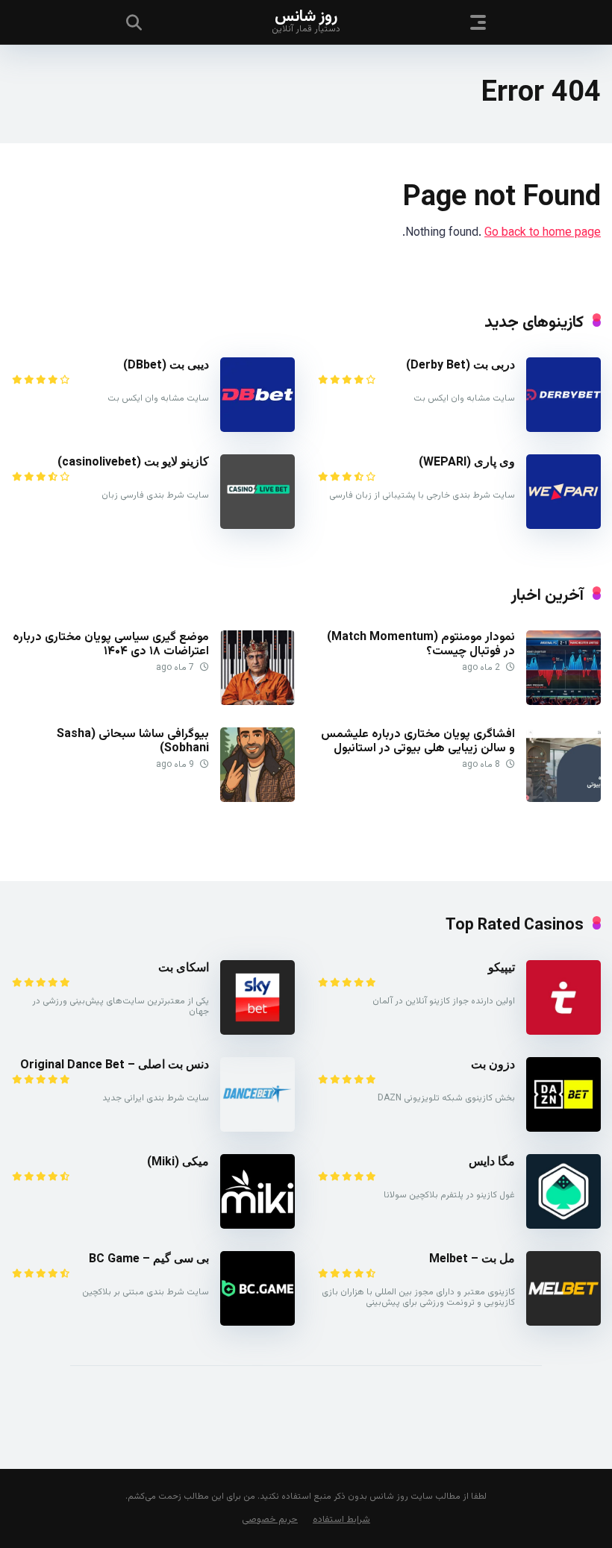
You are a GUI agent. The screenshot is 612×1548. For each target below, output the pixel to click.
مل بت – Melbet (472, 1258)
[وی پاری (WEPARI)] (563, 526)
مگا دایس (492, 1161)
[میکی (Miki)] (257, 1226)
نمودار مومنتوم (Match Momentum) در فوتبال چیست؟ (421, 644)
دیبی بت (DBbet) (166, 364)
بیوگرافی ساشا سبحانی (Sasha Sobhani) (133, 741)
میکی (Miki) (178, 1161)
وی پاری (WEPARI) (467, 461)
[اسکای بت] (257, 1032)
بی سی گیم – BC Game (149, 1258)
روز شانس (306, 16)
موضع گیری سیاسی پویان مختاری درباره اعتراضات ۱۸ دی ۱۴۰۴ (111, 644)
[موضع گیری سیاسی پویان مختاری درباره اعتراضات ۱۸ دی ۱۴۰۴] (257, 702)
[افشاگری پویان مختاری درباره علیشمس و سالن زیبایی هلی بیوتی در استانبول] (563, 799)
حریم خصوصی (270, 1519)
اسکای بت (183, 967)
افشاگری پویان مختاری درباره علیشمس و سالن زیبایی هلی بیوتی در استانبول (418, 741)
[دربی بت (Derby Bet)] (563, 429)
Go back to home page (542, 233)
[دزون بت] (563, 1129)
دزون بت (493, 1064)
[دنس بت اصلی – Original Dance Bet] (257, 1129)
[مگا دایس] (563, 1226)
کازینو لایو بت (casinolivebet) (133, 461)
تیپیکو (501, 967)
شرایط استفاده (341, 1519)
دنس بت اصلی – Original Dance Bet (114, 1064)
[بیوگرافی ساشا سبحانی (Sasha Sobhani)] (257, 799)
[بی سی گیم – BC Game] (257, 1323)
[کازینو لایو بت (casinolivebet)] (257, 526)
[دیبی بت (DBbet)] (257, 429)
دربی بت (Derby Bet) (460, 364)
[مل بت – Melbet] (563, 1323)
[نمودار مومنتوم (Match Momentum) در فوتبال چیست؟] (563, 702)
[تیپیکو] (563, 1032)
